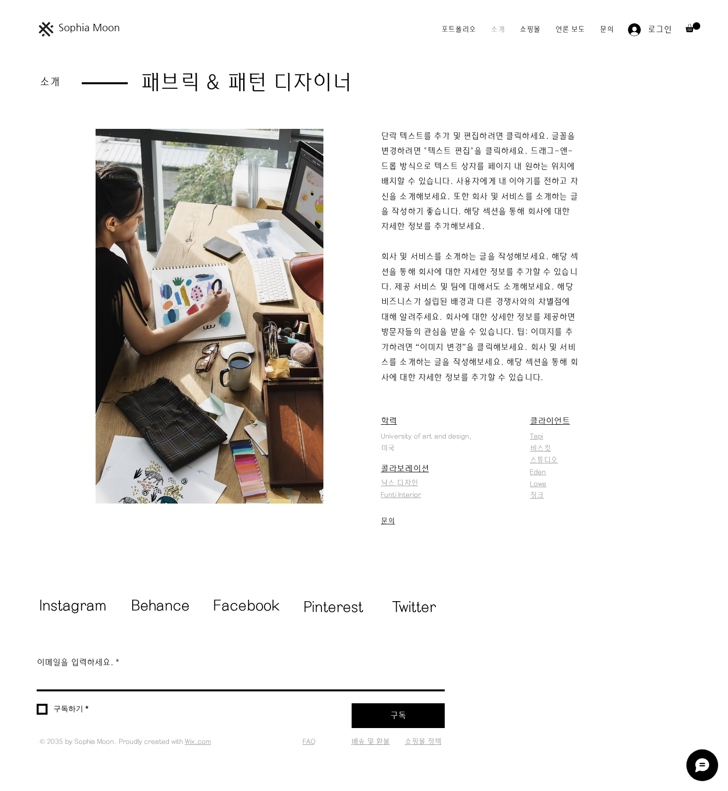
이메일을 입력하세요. (78, 662)
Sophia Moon (89, 27)
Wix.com (198, 741)
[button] (692, 27)
